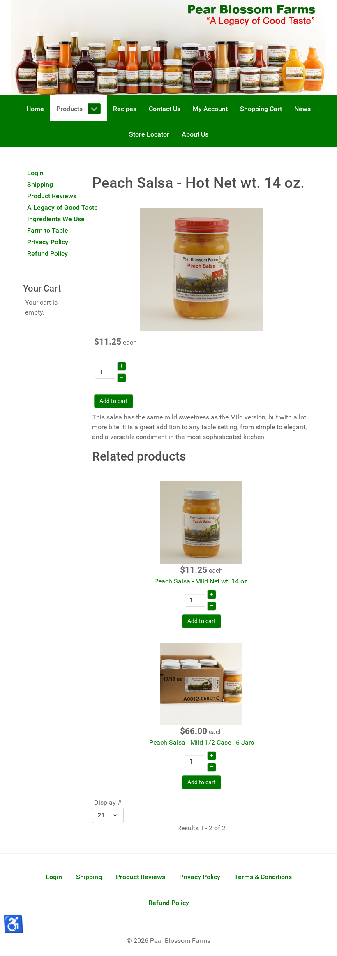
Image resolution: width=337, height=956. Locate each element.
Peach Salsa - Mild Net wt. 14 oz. (201, 581)
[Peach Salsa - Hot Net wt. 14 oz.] (201, 269)
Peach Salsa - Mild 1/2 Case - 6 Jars (201, 742)
